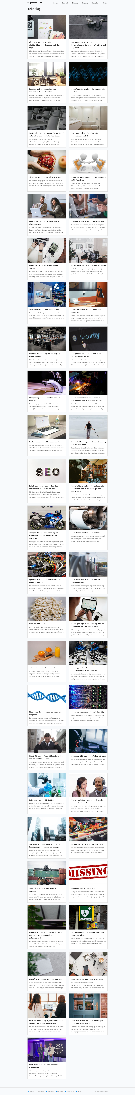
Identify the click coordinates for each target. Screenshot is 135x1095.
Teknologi (75, 3)
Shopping (85, 3)
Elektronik (65, 3)
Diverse (55, 3)
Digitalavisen (34, 3)
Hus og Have (95, 3)
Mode (105, 3)
